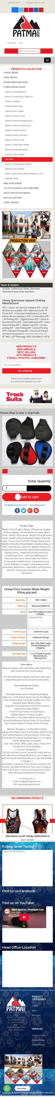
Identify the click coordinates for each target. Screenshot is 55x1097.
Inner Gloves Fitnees (14, 169)
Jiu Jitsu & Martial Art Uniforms (21, 188)
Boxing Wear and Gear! (16, 82)
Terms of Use (38, 1035)
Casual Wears (11, 73)
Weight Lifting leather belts (18, 126)
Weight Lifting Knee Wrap (16, 150)
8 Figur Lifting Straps (15, 155)
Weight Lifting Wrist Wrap (17, 145)
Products (10, 51)
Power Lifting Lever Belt (16, 135)
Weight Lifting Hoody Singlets (19, 97)
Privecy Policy (38, 1040)
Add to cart (30, 497)
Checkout (11, 43)
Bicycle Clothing (13, 198)
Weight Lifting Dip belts (15, 130)
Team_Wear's (10, 77)
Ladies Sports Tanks (14, 111)
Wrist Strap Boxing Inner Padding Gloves (24, 174)
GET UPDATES (25, 371)
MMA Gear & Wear (13, 183)
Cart (20, 43)
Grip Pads (9, 159)
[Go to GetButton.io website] (7, 1094)
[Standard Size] (40, 617)
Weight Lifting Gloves (15, 116)
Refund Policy (38, 1045)
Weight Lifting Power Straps (18, 164)
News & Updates (10, 285)
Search (47, 51)
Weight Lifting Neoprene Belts (19, 121)
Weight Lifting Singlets (15, 92)
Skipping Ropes (11, 179)
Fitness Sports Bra (14, 106)
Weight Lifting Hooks (14, 140)
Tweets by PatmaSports (13, 851)
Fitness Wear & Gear (14, 87)
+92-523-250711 (14, 3)
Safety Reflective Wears (17, 193)
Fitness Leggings (12, 102)
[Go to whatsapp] (7, 1088)
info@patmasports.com (35, 3)
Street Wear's (11, 202)
